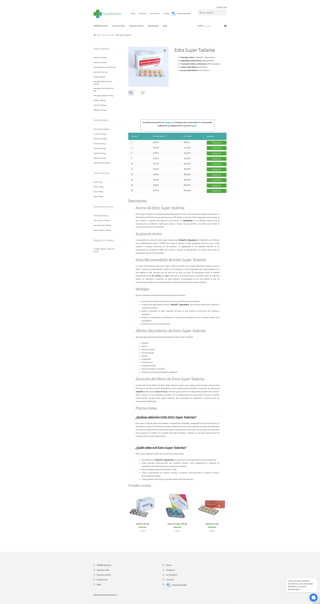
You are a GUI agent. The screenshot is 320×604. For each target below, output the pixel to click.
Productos (143, 13)
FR (225, 7)
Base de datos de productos (105, 595)
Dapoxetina (186, 246)
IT (223, 7)
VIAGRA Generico (101, 25)
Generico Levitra (136, 25)
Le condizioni (155, 13)
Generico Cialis (118, 25)
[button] (165, 50)
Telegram (168, 122)
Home (133, 13)
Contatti (166, 13)
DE (220, 7)
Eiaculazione (153, 25)
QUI (195, 125)
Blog (165, 25)
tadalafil (158, 460)
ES (218, 7)
